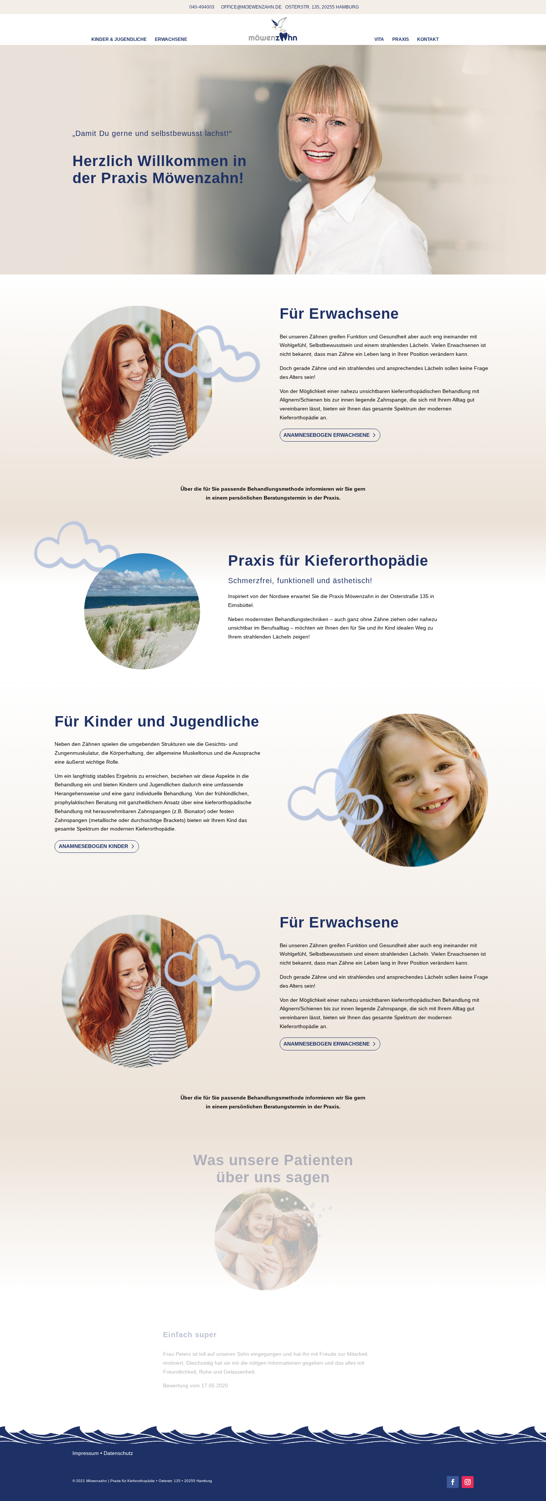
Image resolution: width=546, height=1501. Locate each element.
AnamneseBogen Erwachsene (326, 435)
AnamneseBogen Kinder (93, 846)
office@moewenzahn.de (251, 7)
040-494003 (201, 7)
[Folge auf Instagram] (468, 1482)
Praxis (400, 39)
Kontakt (428, 39)
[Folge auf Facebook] (453, 1482)
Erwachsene (171, 39)
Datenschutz (118, 1453)
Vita (379, 39)
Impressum (85, 1453)
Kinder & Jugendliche (119, 39)
